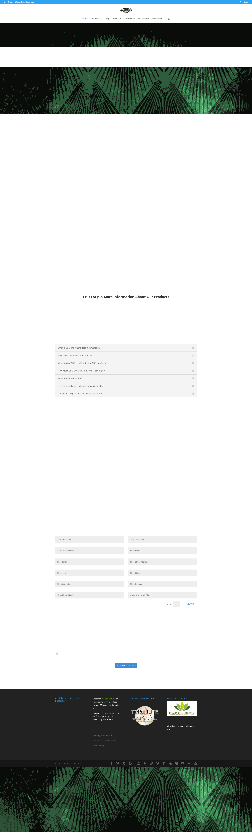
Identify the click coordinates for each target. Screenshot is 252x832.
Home (84, 19)
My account (143, 19)
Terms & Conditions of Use (104, 740)
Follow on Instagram (128, 665)
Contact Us (130, 19)
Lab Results (96, 19)
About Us (117, 19)
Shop (107, 19)
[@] (63, 655)
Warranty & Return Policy (103, 735)
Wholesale (157, 19)
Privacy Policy (98, 745)
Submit (189, 604)
